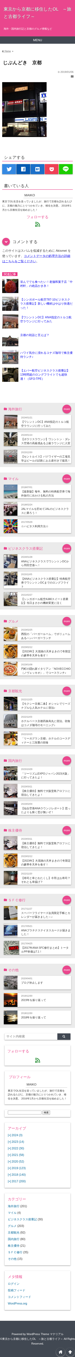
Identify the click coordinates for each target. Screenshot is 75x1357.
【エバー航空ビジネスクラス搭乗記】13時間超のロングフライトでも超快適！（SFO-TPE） (45, 374)
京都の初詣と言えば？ (34, 335)
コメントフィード (19, 1296)
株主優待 (13, 1245)
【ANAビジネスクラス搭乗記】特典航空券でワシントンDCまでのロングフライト (45, 582)
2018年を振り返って (33, 1017)
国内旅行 (13, 1239)
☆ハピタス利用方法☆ (34, 526)
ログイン (13, 1283)
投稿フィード (16, 1290)
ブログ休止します (32, 982)
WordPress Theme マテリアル (45, 1334)
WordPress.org (17, 1303)
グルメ (12, 1225)
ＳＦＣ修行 (15, 1252)
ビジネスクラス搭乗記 (22, 1219)
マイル (12, 1212)
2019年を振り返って (33, 1000)
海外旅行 (13, 1206)
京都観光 (13, 1232)
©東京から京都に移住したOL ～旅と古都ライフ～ (31, 1338)
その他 (12, 1258)
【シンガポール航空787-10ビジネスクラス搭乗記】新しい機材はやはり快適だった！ (46, 303)
